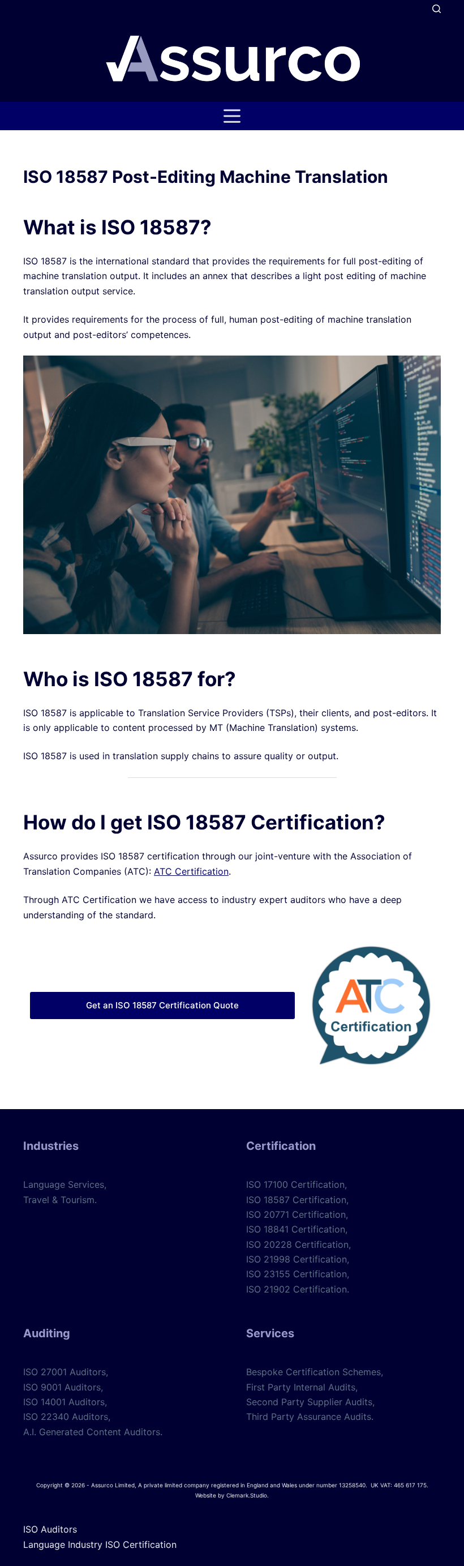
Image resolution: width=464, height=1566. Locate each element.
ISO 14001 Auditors (64, 1401)
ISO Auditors (50, 1529)
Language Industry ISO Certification (100, 1544)
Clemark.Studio (246, 1495)
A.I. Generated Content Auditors (91, 1431)
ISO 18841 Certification (295, 1229)
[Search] (436, 9)
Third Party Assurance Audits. (309, 1416)
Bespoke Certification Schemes (313, 1371)
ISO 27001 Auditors (64, 1371)
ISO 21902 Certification (296, 1289)
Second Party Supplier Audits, (310, 1401)
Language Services (63, 1184)
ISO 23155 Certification (296, 1274)
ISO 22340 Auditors (65, 1416)
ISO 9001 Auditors (62, 1387)
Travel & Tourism (58, 1199)
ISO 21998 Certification (296, 1259)
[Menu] (232, 116)
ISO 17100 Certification (295, 1184)
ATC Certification (191, 871)
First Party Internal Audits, (302, 1387)
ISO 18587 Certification (296, 1199)
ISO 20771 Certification (296, 1214)
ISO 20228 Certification (297, 1244)
